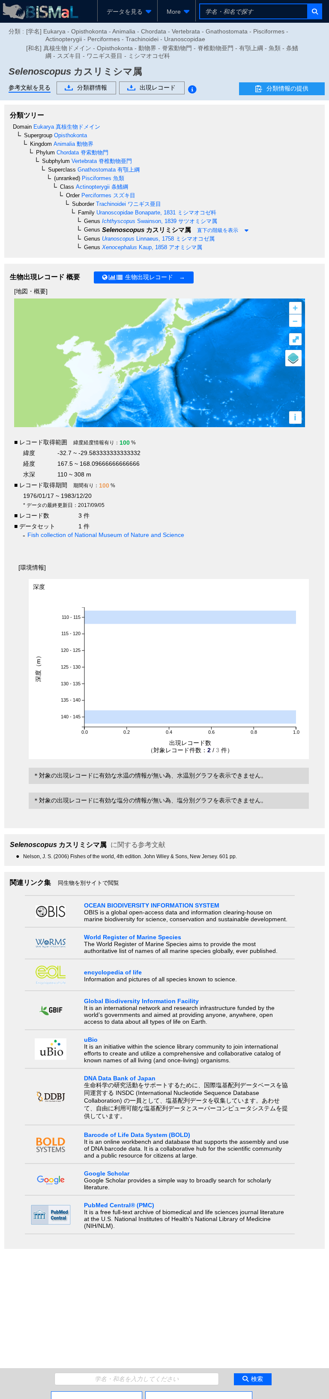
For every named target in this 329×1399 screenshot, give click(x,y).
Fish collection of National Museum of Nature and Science (105, 534)
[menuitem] (127, 11)
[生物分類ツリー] (96, 1394)
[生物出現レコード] (198, 1394)
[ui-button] (314, 11)
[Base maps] (293, 358)
